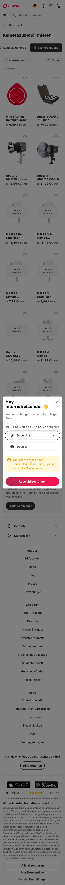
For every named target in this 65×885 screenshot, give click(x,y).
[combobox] (32, 435)
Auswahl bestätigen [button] (32, 481)
